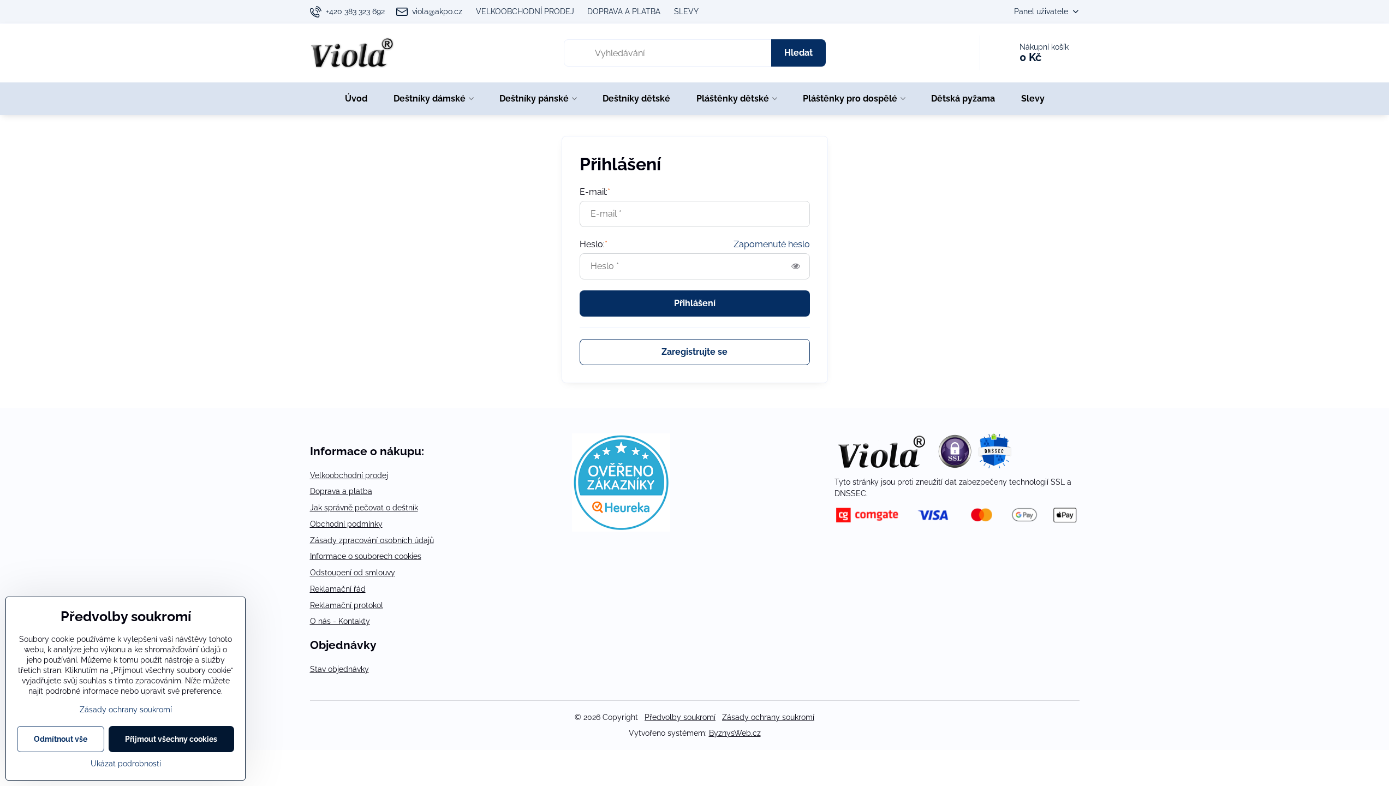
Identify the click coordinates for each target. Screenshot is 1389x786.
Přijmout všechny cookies (171, 739)
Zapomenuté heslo (772, 244)
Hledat (798, 52)
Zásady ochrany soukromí (768, 717)
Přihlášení (695, 303)
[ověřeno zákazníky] (621, 529)
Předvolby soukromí (680, 717)
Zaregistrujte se (694, 352)
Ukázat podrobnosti (126, 763)
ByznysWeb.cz (735, 733)
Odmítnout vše (60, 739)
